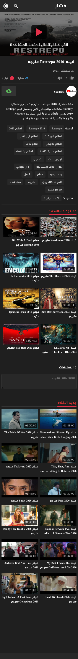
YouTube (59, 92)
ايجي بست (55, 159)
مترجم (31, 182)
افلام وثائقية (24, 151)
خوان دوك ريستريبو (49, 166)
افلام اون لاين (29, 136)
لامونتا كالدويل (52, 182)
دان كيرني (22, 166)
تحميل (37, 159)
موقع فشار (55, 189)
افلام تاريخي (54, 144)
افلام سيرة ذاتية (51, 151)
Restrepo (57, 128)
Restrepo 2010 (37, 128)
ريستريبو (56, 174)
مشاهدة (15, 182)
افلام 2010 (15, 128)
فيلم (40, 174)
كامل (27, 174)
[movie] (71, 95)
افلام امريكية (53, 136)
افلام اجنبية (51, 198)
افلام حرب (32, 144)
